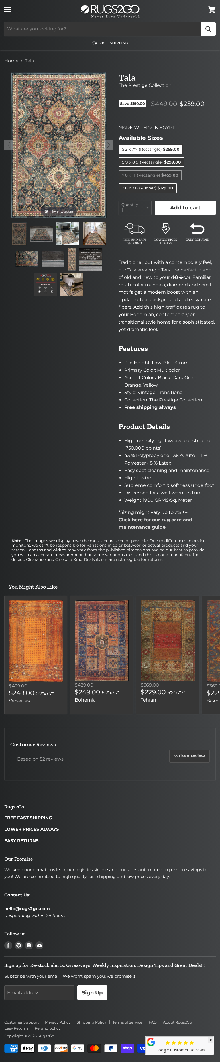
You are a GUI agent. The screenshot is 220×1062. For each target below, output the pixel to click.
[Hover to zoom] (59, 145)
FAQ (153, 1022)
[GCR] (151, 1042)
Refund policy (47, 1028)
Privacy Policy (57, 1022)
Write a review (189, 756)
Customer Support (21, 1022)
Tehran (148, 700)
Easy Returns (16, 1028)
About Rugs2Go (177, 1022)
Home (11, 61)
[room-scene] (67, 233)
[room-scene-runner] (94, 233)
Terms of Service (127, 1022)
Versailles (19, 701)
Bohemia (85, 700)
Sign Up (92, 992)
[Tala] (19, 233)
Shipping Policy (91, 1022)
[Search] (208, 29)
